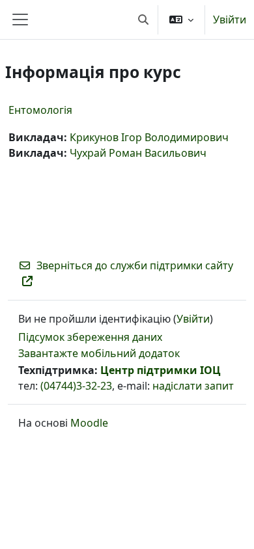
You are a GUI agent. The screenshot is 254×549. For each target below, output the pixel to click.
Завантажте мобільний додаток (99, 353)
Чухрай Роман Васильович (138, 153)
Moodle (89, 423)
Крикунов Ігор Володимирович (149, 137)
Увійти (229, 19)
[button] (143, 19)
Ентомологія (40, 110)
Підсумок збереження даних (90, 337)
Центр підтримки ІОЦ (160, 370)
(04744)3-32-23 (76, 386)
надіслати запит (193, 386)
